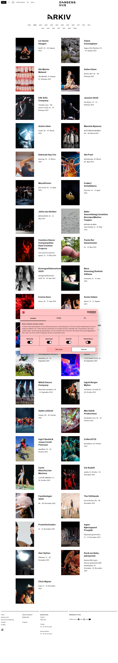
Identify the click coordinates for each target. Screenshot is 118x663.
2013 (48, 28)
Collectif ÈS (90, 439)
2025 (34, 25)
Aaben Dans (90, 69)
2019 (67, 25)
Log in (32, 2)
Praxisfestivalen (47, 525)
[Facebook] (78, 619)
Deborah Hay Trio (47, 155)
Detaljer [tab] (59, 318)
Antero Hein (44, 126)
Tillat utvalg (58, 349)
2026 (29, 25)
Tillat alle (83, 349)
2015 (89, 25)
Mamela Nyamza (92, 126)
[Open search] (9, 2)
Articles (3, 622)
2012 (53, 28)
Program (24, 622)
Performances (20, 2)
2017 (78, 25)
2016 (83, 25)
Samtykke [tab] (33, 318)
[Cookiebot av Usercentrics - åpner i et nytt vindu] (88, 312)
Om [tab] (85, 318)
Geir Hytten (44, 553)
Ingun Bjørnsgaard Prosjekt (90, 527)
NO (13, 2)
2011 (58, 28)
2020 (62, 25)
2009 (69, 28)
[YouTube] (89, 619)
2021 (57, 25)
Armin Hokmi (90, 297)
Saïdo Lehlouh (45, 411)
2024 (40, 25)
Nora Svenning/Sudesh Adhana (93, 271)
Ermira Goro (44, 297)
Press (2, 614)
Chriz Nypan (44, 581)
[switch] (49, 342)
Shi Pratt (88, 155)
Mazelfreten (44, 183)
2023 (46, 25)
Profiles (3, 624)
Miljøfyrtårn (25, 617)
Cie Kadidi (89, 468)
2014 (42, 28)
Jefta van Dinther (47, 212)
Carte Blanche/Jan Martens (45, 470)
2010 (64, 28)
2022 (51, 25)
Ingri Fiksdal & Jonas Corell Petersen (45, 442)
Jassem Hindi (91, 98)
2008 (75, 28)
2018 (73, 25)
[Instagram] (84, 619)
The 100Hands (91, 496)
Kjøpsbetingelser (27, 614)
